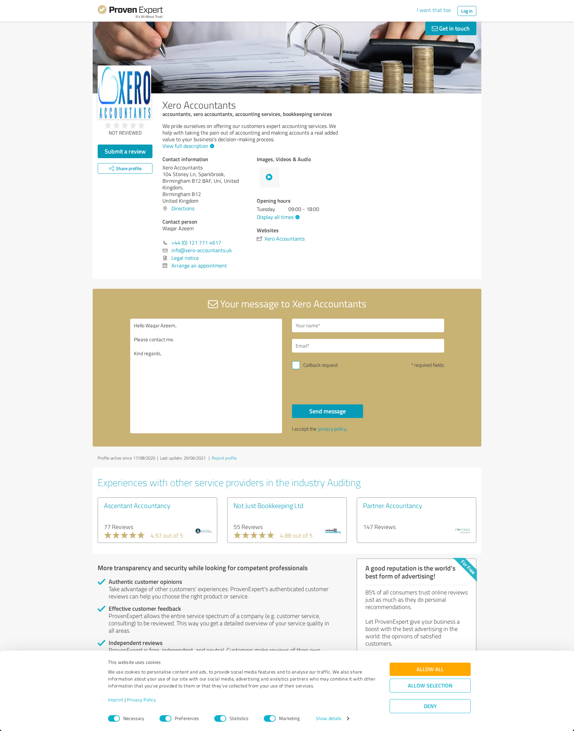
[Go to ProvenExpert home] (130, 12)
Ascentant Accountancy (137, 505)
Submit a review (125, 151)
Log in (467, 11)
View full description (185, 146)
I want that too (434, 10)
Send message (327, 411)
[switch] (165, 718)
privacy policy (332, 428)
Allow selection (430, 685)
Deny (430, 706)
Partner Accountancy (392, 505)
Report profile (224, 458)
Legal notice (185, 257)
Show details (328, 718)
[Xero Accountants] (124, 92)
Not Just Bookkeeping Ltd (268, 505)
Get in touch (454, 28)
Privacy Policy (141, 700)
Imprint (116, 700)
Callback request (320, 365)
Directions (182, 208)
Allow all (430, 669)
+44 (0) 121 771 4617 (196, 242)
